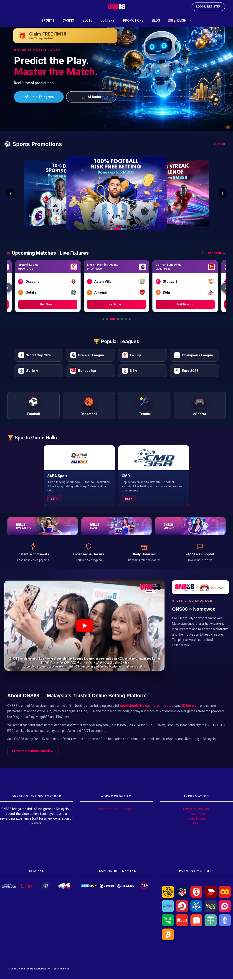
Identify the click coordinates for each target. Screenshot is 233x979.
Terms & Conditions (196, 809)
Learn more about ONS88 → (33, 751)
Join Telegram (42, 97)
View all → (221, 144)
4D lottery (188, 705)
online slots (166, 705)
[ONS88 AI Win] (116, 65)
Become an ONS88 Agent (116, 809)
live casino (147, 705)
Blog (196, 823)
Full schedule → (214, 253)
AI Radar (94, 97)
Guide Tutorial (196, 818)
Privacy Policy (196, 813)
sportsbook (129, 705)
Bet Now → (48, 304)
